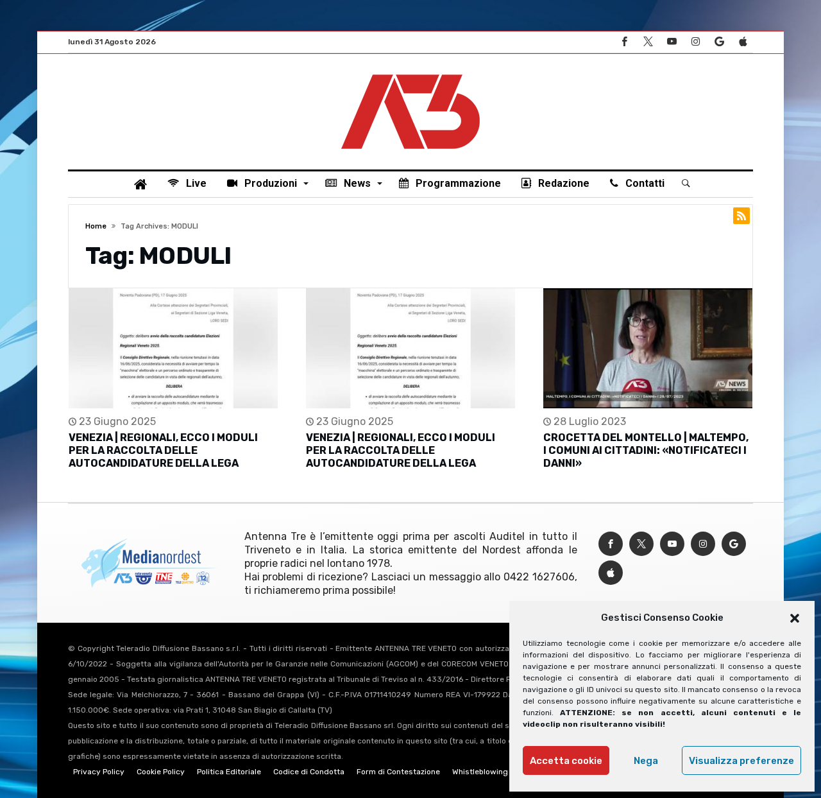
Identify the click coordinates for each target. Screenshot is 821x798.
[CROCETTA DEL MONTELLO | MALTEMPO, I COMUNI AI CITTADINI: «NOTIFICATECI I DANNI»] (647, 348)
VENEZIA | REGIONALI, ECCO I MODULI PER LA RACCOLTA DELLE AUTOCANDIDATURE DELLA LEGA (163, 450)
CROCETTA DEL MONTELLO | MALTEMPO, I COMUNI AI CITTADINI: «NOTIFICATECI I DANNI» (646, 450)
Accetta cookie (566, 761)
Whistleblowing (480, 771)
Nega (646, 761)
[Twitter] (648, 42)
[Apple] (742, 42)
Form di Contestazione (398, 771)
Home (95, 226)
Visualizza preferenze (741, 761)
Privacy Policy (98, 771)
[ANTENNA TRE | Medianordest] (410, 73)
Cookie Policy (161, 771)
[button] (794, 618)
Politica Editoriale (229, 771)
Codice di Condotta (308, 771)
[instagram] (695, 42)
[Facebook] (624, 42)
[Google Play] (719, 42)
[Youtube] (671, 42)
